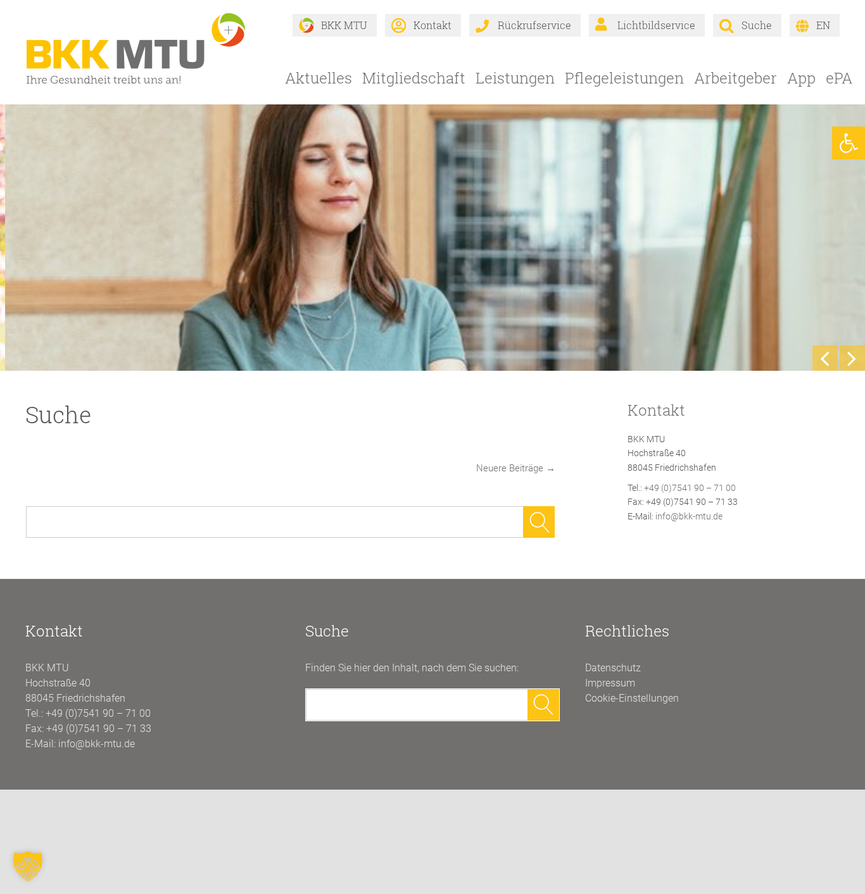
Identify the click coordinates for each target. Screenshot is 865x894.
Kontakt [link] (432, 25)
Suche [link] (757, 25)
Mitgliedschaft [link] (413, 78)
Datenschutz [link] (613, 668)
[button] (28, 866)
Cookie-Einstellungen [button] (632, 698)
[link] (848, 143)
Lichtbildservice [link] (656, 25)
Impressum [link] (610, 683)
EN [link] (823, 25)
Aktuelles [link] (318, 78)
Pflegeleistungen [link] (624, 78)
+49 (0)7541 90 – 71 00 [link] (690, 488)
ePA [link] (839, 78)
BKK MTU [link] (344, 25)
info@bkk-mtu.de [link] (689, 516)
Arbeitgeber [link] (735, 78)
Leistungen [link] (515, 78)
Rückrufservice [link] (534, 25)
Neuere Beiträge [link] (515, 468)
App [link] (801, 78)
